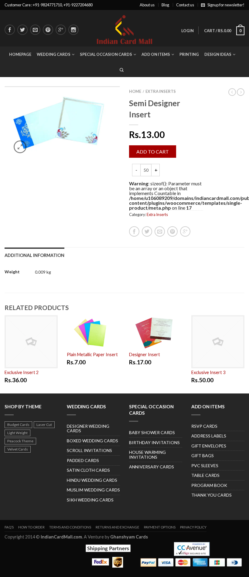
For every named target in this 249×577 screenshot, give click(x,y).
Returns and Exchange (117, 527)
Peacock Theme (20, 441)
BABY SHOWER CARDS (152, 432)
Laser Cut (44, 424)
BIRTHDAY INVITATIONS (154, 442)
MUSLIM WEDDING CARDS (93, 489)
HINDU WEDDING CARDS (92, 480)
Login (187, 30)
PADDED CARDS (83, 460)
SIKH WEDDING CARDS (90, 499)
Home (135, 91)
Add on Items (156, 54)
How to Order (31, 527)
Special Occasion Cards (106, 54)
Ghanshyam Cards (129, 536)
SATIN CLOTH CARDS (88, 470)
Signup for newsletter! (225, 4)
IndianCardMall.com (61, 536)
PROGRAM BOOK (209, 485)
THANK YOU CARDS (211, 495)
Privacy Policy (193, 527)
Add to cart (152, 151)
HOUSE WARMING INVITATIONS (147, 455)
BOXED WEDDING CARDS (92, 440)
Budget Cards (18, 424)
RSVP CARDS (204, 426)
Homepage (20, 54)
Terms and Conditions (70, 527)
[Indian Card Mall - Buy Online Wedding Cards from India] (124, 28)
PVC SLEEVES (204, 465)
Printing (189, 54)
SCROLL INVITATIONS (89, 450)
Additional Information (34, 255)
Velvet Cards (17, 449)
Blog (165, 4)
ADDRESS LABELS (208, 435)
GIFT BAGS (202, 455)
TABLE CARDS (205, 475)
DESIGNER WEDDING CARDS (88, 428)
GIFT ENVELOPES (208, 445)
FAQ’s (9, 527)
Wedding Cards (53, 54)
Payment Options (160, 527)
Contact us (185, 4)
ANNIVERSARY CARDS (151, 466)
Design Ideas (217, 54)
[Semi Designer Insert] (62, 124)
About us (147, 4)
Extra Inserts (160, 91)
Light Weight (17, 432)
